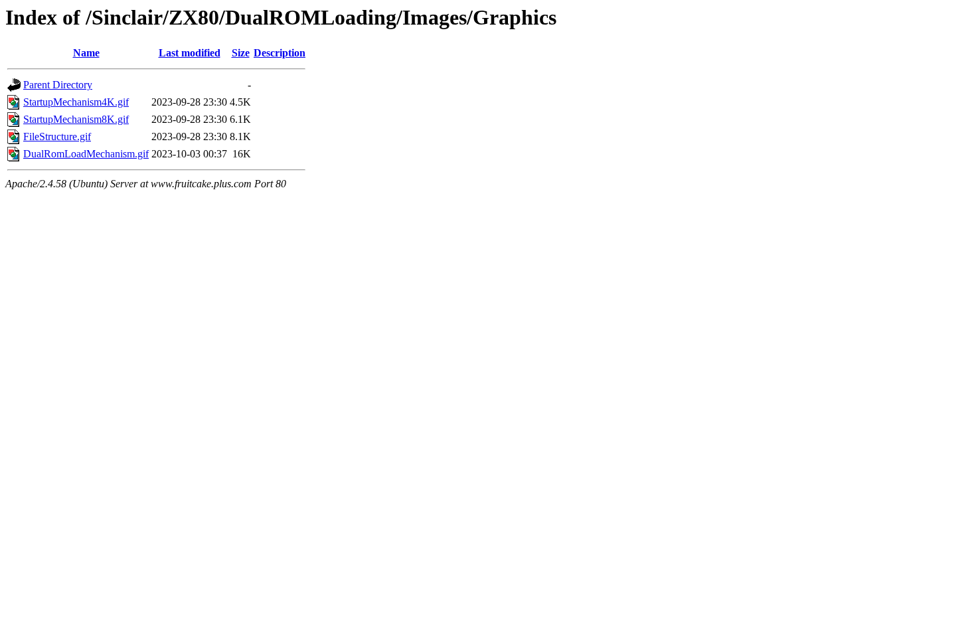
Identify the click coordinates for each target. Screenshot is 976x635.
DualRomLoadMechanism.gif (86, 153)
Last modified (189, 52)
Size (241, 52)
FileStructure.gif (57, 136)
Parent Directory (57, 84)
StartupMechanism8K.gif (76, 119)
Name (86, 52)
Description (279, 52)
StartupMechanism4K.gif (76, 102)
